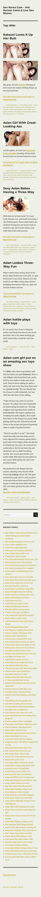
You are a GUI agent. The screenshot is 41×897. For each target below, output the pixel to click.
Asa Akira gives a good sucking (18, 692)
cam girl (16, 500)
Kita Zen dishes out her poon (17, 609)
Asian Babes (10, 107)
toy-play (14, 310)
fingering (33, 500)
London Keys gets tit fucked (17, 612)
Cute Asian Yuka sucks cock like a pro (20, 580)
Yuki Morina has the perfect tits (18, 701)
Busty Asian (19, 173)
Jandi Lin (26, 249)
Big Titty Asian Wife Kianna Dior (18, 786)
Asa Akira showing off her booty (18, 704)
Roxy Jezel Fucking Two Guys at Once (20, 830)
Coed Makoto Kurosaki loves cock (19, 662)
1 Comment (20, 114)
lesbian (16, 252)
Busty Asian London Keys (15, 618)
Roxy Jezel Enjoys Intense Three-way (20, 780)
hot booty (18, 111)
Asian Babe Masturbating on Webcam (20, 851)
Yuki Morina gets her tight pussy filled (21, 668)
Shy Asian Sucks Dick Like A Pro (18, 748)
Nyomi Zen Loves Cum (14, 760)
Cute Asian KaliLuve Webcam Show (19, 642)
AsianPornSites (9, 875)
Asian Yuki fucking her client (17, 598)
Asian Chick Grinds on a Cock (17, 783)
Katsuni (34, 111)
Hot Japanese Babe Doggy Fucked (19, 824)
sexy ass (11, 114)
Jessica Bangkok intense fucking (18, 592)
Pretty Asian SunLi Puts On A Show (19, 648)
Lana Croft (9, 252)
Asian (11, 109)
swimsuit (28, 252)
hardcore (11, 111)
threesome (7, 254)
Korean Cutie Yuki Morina (16, 636)
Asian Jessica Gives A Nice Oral (17, 771)
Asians (11, 249)
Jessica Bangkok (24, 177)
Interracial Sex (29, 107)
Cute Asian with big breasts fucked (19, 615)
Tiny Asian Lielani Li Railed (16, 845)
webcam (20, 310)
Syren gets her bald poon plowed (18, 550)
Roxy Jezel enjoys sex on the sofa (19, 583)
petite (12, 502)
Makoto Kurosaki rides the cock (18, 677)
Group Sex (25, 247)
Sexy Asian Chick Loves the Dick (18, 798)
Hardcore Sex (19, 107)
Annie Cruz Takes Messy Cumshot (19, 757)
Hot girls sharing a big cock (16, 586)
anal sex (6, 109)
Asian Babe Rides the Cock (16, 736)
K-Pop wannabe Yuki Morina (17, 680)
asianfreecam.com (20, 109)
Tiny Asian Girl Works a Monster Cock (21, 724)
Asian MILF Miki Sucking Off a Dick (20, 807)
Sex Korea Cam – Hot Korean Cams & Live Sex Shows (18, 10)
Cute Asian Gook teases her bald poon (21, 565)
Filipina (27, 500)
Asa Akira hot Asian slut (15, 656)
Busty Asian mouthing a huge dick (19, 589)
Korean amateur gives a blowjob (18, 721)
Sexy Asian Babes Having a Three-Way (18, 190)
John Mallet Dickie (12, 245)
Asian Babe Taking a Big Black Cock (20, 765)
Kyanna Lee (7, 308)
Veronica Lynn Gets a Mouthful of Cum (21, 854)
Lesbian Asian (20, 304)
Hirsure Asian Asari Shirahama (18, 671)
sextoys (22, 252)
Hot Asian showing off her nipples (19, 568)
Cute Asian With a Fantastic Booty (19, 763)
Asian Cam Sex (13, 887)
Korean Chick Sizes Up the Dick (18, 774)
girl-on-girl (24, 306)
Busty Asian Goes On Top (15, 730)
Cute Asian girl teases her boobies (19, 577)
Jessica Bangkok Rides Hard (16, 627)
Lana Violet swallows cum (16, 545)
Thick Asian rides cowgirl (15, 556)
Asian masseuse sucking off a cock (19, 595)
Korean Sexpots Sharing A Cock (18, 633)
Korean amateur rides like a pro (18, 689)
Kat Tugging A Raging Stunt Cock (19, 630)
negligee (6, 502)
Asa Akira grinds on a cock (16, 674)
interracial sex (26, 111)
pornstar (34, 177)
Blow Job (18, 247)
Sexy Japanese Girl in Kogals (17, 792)
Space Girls (20, 887)
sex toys (5, 114)
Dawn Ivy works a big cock (16, 547)
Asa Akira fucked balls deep (16, 665)
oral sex (27, 308)
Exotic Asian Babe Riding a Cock (18, 836)
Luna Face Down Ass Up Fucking (18, 739)
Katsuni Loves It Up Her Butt (17, 768)
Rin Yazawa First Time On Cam (18, 751)
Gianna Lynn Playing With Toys (18, 639)
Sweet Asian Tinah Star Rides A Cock (20, 645)
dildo (29, 109)
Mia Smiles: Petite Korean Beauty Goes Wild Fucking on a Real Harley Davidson (21, 536)
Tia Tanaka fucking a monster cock (19, 542)
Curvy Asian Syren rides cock (17, 553)
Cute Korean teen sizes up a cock (18, 712)
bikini (16, 249)
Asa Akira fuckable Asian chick (17, 651)
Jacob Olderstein (12, 105)
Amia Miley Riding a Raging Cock (19, 821)
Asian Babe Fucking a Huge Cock (18, 789)
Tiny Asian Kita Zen (13, 601)
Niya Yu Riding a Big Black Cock (18, 727)
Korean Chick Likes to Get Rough (19, 842)
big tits (10, 175)
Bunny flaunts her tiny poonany (18, 562)
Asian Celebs (6, 887)
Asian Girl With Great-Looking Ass (20, 124)
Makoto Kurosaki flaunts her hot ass (20, 654)
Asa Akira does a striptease (16, 709)
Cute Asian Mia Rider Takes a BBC (19, 839)
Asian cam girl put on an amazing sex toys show (19, 361)
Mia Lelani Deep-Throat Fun (17, 754)
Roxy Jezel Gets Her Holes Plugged (19, 795)
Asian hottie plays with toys (16, 321)
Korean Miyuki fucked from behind (19, 707)
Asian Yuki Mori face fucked (16, 606)
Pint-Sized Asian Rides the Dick (18, 833)
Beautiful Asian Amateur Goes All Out (20, 733)
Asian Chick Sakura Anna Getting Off (20, 827)
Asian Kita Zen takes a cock (16, 603)
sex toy (5, 179)
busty (15, 175)
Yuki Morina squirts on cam (16, 659)
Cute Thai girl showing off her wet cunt (21, 559)
